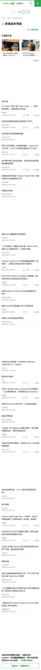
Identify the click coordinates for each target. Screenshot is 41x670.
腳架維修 (5, 561)
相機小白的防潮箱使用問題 (13, 318)
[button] (38, 48)
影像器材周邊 (17, 18)
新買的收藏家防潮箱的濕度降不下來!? (17, 121)
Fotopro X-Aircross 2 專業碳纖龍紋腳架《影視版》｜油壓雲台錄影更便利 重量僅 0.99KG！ (20, 264)
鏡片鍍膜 (5, 504)
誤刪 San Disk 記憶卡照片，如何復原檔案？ (20, 404)
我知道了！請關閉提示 (20, 666)
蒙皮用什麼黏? (8, 376)
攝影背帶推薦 (7, 416)
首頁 (3, 18)
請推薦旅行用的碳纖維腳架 (13, 133)
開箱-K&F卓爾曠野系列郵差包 (14, 234)
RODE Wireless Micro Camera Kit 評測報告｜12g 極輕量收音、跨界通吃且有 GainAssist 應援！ (20, 391)
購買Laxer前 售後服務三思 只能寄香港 (17, 306)
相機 (8, 18)
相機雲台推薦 (7, 190)
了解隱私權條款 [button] (26, 660)
